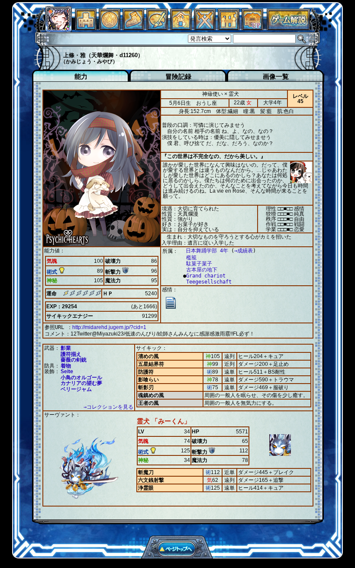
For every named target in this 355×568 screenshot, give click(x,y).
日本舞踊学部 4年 (207, 251)
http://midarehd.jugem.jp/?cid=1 (109, 327)
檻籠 (191, 258)
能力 (80, 76)
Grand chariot (206, 276)
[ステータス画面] (58, 28)
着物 (66, 366)
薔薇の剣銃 (74, 360)
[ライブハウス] (205, 28)
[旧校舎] (252, 28)
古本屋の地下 (201, 270)
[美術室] (157, 28)
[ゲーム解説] (288, 28)
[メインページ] (86, 28)
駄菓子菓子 (199, 264)
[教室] (133, 28)
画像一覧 (276, 76)
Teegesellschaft (209, 282)
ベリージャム (76, 389)
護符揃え (71, 354)
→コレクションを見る (108, 407)
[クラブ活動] (228, 28)
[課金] (109, 28)
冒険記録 (178, 76)
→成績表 (243, 251)
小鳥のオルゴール (81, 377)
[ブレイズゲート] (181, 28)
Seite (67, 371)
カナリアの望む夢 (81, 383)
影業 (66, 348)
